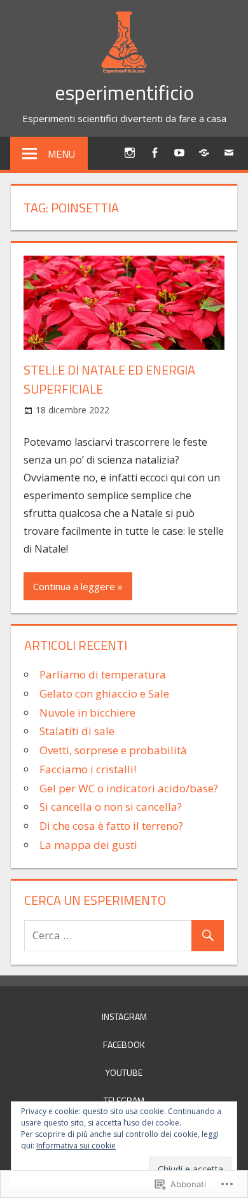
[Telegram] (204, 152)
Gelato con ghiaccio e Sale (104, 693)
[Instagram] (129, 152)
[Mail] (228, 152)
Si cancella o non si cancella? (110, 806)
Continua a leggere (74, 586)
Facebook (124, 1044)
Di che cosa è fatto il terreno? (111, 825)
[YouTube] (179, 152)
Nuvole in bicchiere (87, 712)
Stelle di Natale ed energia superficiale (109, 379)
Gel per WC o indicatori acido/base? (128, 788)
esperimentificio (124, 92)
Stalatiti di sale (76, 731)
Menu (61, 154)
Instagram (124, 1016)
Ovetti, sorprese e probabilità (113, 750)
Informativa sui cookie (76, 1145)
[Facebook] (154, 152)
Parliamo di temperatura (102, 674)
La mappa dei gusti (88, 844)
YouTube (124, 1072)
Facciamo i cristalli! (87, 769)
